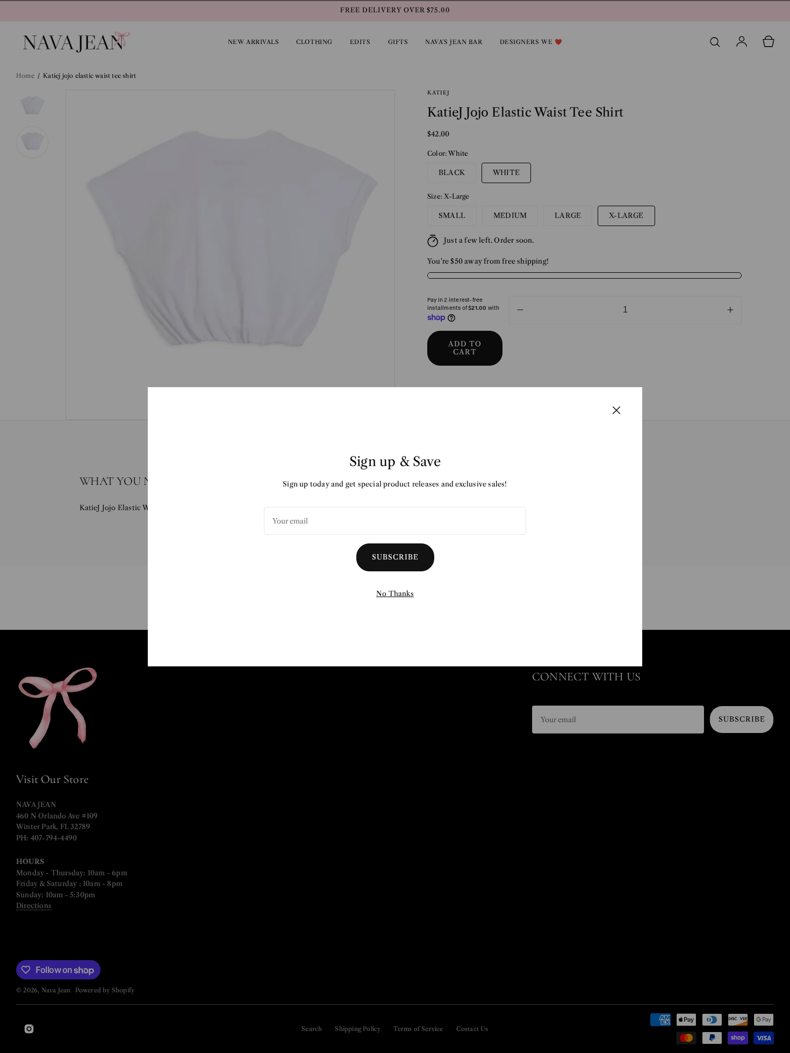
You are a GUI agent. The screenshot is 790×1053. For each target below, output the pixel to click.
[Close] (616, 410)
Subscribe (395, 557)
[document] (395, 526)
